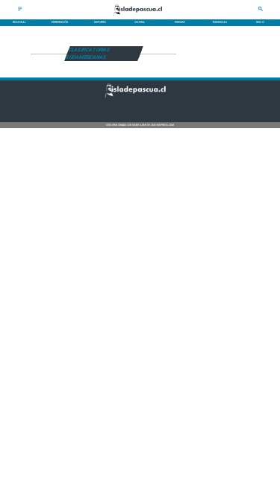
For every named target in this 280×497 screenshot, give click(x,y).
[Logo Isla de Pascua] (140, 16)
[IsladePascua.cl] (20, 10)
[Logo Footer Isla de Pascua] (138, 96)
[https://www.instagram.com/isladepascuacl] (140, 105)
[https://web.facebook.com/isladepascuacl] (112, 105)
